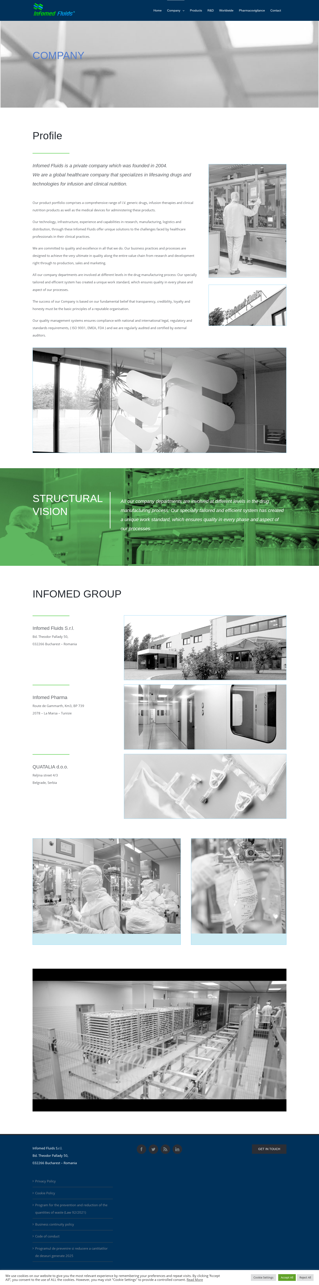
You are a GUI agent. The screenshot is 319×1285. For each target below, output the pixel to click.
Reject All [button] (305, 1277)
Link (58, 972)
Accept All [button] (287, 1277)
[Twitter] (153, 1149)
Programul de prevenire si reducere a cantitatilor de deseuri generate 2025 (71, 1252)
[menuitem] (157, 10)
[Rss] (165, 1149)
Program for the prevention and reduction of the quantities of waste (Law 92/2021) (71, 1208)
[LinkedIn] (177, 1149)
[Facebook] (141, 1149)
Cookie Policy (45, 1193)
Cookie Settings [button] (263, 1277)
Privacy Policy (45, 1181)
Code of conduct (47, 1236)
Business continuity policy (54, 1224)
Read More (195, 1279)
